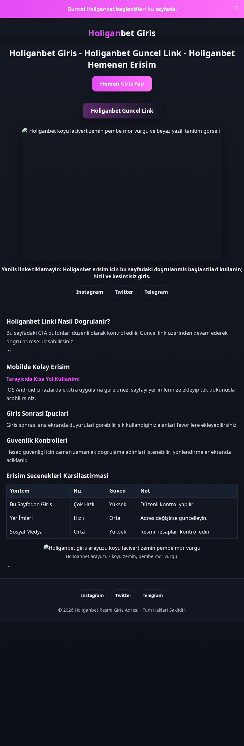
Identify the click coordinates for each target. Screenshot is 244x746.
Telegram (156, 291)
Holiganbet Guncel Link (122, 110)
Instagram (89, 291)
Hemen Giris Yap (122, 83)
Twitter (124, 291)
